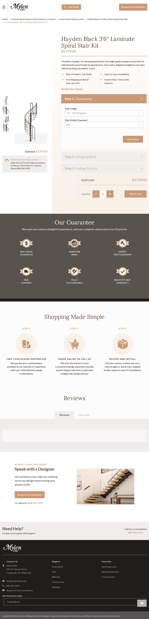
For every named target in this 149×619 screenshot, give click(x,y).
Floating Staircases (110, 572)
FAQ (54, 572)
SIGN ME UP (142, 603)
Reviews (64, 414)
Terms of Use (58, 582)
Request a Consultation (29, 494)
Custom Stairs (108, 577)
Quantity (85, 194)
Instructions (57, 567)
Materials (84, 414)
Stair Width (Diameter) (76, 120)
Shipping (56, 587)
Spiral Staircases (109, 567)
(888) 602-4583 (35, 503)
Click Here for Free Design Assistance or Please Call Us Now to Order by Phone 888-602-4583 (28, 166)
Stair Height (71, 108)
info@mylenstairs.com (16, 581)
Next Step (132, 139)
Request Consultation (133, 7)
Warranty (56, 577)
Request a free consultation (19, 590)
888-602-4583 (135, 532)
